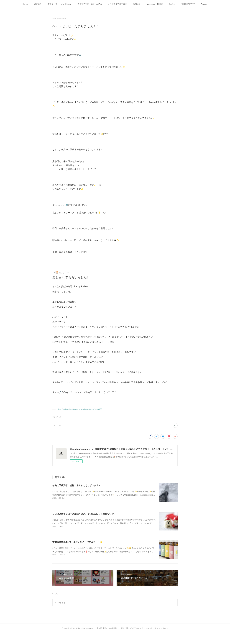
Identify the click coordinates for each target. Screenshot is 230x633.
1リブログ (56, 425)
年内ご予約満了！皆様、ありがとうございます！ (76, 485)
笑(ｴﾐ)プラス (64, 272)
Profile (172, 4)
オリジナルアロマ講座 (117, 4)
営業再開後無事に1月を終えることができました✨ (77, 541)
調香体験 (37, 4)
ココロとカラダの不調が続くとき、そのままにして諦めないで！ (84, 513)
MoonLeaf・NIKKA (155, 4)
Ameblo (204, 4)
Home (25, 4)
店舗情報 (137, 4)
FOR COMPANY (188, 4)
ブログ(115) (56, 417)
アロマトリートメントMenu (59, 4)
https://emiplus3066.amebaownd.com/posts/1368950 (79, 409)
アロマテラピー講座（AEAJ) (90, 4)
